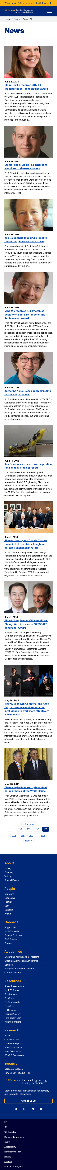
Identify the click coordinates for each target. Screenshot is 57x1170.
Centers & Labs (12, 1039)
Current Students (12, 972)
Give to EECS (28, 1100)
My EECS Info (11, 990)
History (8, 868)
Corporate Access (13, 1069)
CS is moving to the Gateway (34, 3)
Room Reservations (14, 986)
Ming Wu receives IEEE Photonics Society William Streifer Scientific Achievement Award (24, 314)
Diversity (8, 872)
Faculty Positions (13, 935)
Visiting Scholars (12, 1021)
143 (43, 835)
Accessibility (10, 1147)
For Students (10, 994)
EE (5, 1122)
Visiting (7, 876)
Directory (9, 894)
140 (31, 835)
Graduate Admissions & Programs (21, 960)
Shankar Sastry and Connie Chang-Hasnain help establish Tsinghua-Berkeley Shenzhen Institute (25, 544)
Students (8, 909)
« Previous (29, 824)
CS (5, 1127)
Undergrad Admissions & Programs (21, 956)
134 (20, 829)
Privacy (7, 1156)
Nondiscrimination (12, 1152)
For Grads (9, 998)
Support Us (10, 927)
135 (29, 829)
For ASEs (9, 1006)
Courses (8, 964)
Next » (29, 840)
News (17, 19)
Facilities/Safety (12, 1014)
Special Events (11, 880)
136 (37, 829)
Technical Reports (13, 1043)
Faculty (8, 901)
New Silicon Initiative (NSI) (17, 1072)
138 (14, 835)
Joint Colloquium (12, 1051)
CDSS (7, 1142)
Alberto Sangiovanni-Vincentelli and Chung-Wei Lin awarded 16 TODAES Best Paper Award (26, 624)
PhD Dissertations (13, 1047)
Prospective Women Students (19, 968)
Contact (8, 943)
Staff (6, 905)
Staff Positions (11, 939)
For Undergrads (12, 1002)
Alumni (7, 913)
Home (7, 19)
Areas (7, 1035)
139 (22, 835)
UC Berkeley (10, 1132)
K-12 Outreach (11, 931)
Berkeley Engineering (14, 1137)
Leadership (9, 898)
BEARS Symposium (14, 1055)
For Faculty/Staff (12, 1018)
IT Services (10, 1010)
